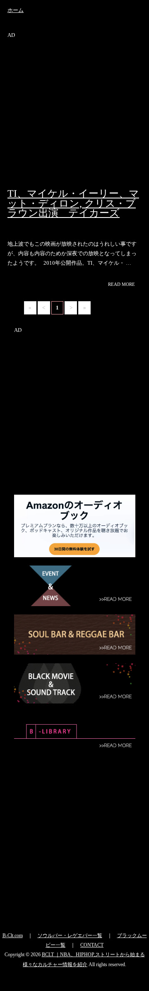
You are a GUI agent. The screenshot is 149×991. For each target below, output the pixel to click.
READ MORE (122, 284)
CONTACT (91, 945)
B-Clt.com (12, 935)
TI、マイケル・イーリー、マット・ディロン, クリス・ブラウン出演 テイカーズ (73, 203)
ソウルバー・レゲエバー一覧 (70, 935)
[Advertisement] (74, 114)
